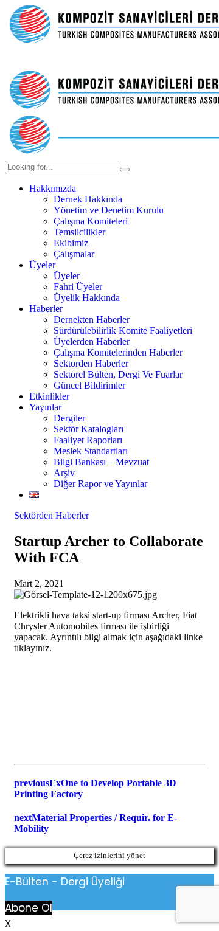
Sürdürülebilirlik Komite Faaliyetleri (123, 330)
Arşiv (64, 473)
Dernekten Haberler (92, 319)
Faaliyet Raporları (88, 440)
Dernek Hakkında (88, 199)
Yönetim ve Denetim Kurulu (109, 210)
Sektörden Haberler (91, 363)
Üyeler (42, 265)
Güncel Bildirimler (89, 385)
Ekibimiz (71, 243)
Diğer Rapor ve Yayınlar (100, 484)
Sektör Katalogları (88, 429)
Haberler (46, 308)
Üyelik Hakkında (87, 297)
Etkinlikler (49, 396)
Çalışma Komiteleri (91, 221)
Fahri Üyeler (78, 287)
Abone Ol (28, 908)
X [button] (8, 923)
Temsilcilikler (79, 232)
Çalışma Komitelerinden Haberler (118, 352)
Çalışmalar (74, 254)
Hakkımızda (52, 188)
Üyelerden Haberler (92, 341)
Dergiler (69, 418)
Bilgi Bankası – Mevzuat (101, 462)
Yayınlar (45, 407)
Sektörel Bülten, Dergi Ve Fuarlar (118, 374)
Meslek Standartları (91, 451)
